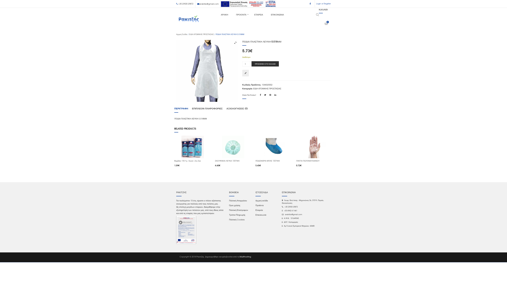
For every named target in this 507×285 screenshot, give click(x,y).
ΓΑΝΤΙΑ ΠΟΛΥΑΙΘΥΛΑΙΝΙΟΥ (308, 160)
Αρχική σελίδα (181, 34)
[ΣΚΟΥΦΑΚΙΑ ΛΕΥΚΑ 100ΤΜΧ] (233, 147)
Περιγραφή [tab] (181, 108)
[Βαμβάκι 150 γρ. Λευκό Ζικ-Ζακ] (192, 147)
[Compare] (245, 73)
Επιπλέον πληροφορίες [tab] (207, 108)
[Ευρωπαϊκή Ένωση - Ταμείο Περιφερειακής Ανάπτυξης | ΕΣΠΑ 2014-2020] (248, 3)
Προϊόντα (259, 205)
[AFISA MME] (186, 229)
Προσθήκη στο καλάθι (265, 64)
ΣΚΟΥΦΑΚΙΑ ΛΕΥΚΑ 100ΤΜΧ (227, 160)
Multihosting (245, 256)
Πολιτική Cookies (237, 219)
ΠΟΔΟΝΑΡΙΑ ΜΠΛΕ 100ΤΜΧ (267, 160)
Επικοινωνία (260, 214)
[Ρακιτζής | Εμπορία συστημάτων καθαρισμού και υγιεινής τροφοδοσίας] (188, 18)
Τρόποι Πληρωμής (237, 214)
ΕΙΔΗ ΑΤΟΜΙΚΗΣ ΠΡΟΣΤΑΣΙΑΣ (201, 34)
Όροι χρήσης (234, 205)
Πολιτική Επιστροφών (238, 210)
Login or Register (323, 3)
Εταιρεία (259, 210)
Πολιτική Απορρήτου (238, 200)
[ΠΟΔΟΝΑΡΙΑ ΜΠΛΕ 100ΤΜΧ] (273, 147)
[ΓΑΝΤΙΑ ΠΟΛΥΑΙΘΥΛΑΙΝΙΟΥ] (314, 147)
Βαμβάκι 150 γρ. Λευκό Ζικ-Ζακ (187, 160)
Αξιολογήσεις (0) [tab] (237, 108)
